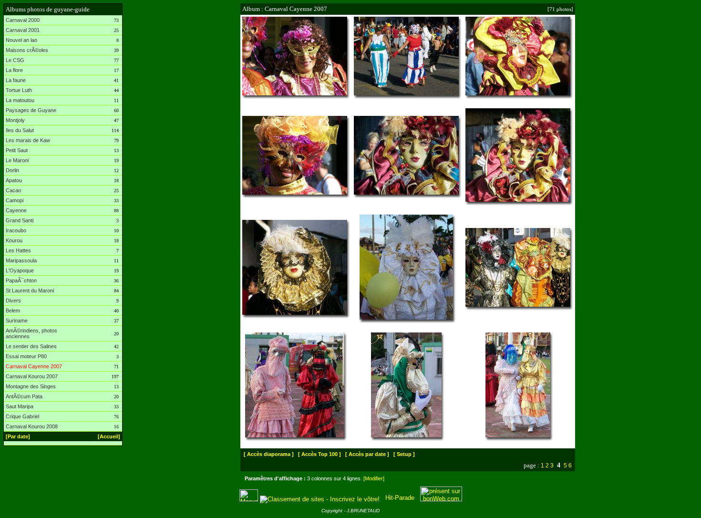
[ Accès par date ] (367, 454)
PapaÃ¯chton (21, 280)
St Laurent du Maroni (30, 290)
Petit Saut (17, 150)
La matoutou (20, 100)
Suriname (17, 320)
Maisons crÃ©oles (27, 50)
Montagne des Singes (31, 386)
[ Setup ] (404, 454)
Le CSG (15, 60)
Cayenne (16, 210)
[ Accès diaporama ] (269, 454)
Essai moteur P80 (26, 356)
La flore (14, 70)
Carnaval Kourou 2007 (32, 376)
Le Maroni (17, 160)
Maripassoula (21, 260)
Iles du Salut (20, 130)
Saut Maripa (19, 406)
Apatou (14, 180)
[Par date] (18, 436)
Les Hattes (18, 250)
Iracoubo (16, 230)
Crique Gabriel (22, 416)
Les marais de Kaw (28, 140)
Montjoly (15, 120)
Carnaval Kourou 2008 (32, 426)
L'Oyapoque (20, 270)
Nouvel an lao (21, 40)
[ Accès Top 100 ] (319, 454)
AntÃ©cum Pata (24, 396)
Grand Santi (19, 220)
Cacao (13, 190)
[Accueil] (109, 436)
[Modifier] (373, 478)
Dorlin (12, 170)
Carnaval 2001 (23, 30)
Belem (13, 310)
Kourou (14, 240)
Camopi (14, 200)
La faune (16, 80)
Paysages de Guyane (31, 110)
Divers (13, 300)
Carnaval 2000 (23, 20)
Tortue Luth (19, 90)
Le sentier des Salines (31, 346)
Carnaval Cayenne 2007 (34, 366)
